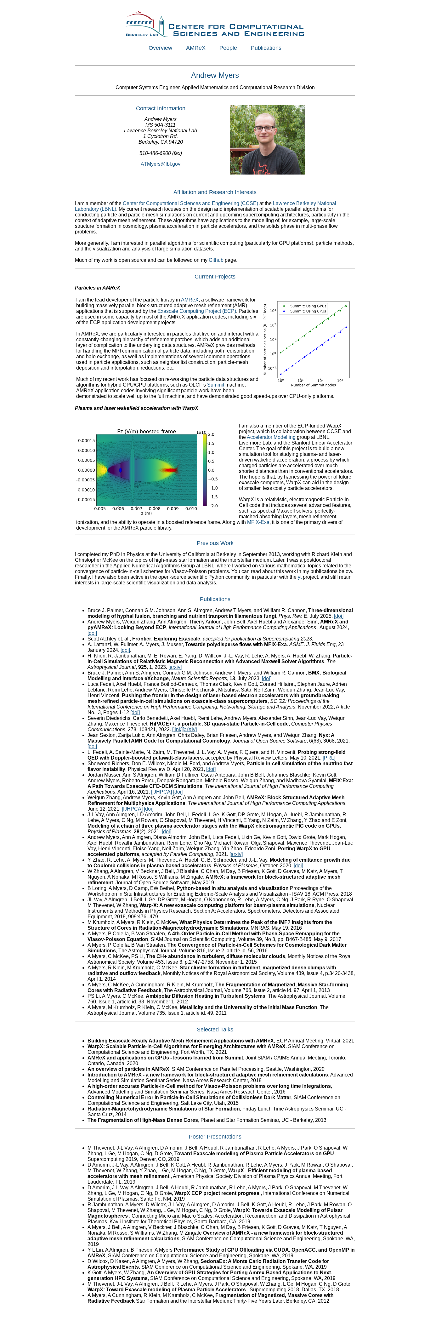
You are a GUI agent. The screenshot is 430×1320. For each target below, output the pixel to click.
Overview (160, 48)
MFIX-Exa (258, 522)
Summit (215, 384)
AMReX (196, 48)
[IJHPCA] (161, 792)
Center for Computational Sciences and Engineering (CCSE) (190, 203)
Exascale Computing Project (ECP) (196, 311)
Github (216, 260)
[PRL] (329, 757)
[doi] (338, 616)
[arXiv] (190, 729)
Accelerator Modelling (271, 437)
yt (300, 577)
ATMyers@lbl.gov (160, 164)
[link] (177, 729)
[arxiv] (175, 667)
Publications (266, 48)
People (228, 48)
